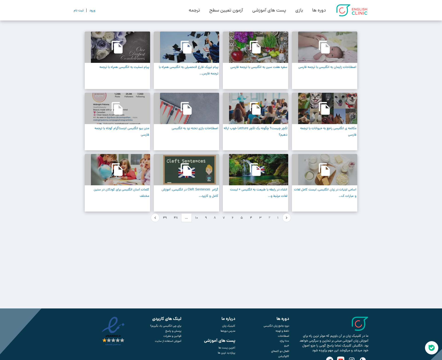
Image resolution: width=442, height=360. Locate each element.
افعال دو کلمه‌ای (280, 351)
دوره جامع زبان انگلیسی (276, 326)
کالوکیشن (283, 356)
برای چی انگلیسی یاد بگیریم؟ (165, 326)
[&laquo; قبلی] (286, 217)
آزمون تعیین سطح (226, 10)
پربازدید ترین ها (226, 353)
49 (165, 218)
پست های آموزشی (269, 10)
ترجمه (194, 10)
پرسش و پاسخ (173, 331)
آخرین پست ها (226, 347)
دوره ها (319, 10)
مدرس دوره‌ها (228, 331)
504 (286, 346)
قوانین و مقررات (172, 336)
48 (176, 218)
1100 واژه (284, 341)
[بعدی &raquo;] (155, 217)
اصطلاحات (283, 336)
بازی (299, 10)
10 (196, 218)
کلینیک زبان (228, 326)
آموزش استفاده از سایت (168, 341)
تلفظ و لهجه (282, 331)
